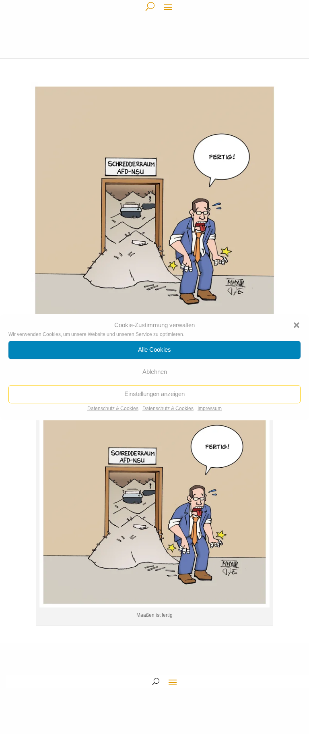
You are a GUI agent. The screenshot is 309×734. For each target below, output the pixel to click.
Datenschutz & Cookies (112, 408)
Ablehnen (154, 372)
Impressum (210, 408)
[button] (297, 325)
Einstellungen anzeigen (154, 394)
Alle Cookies (154, 349)
